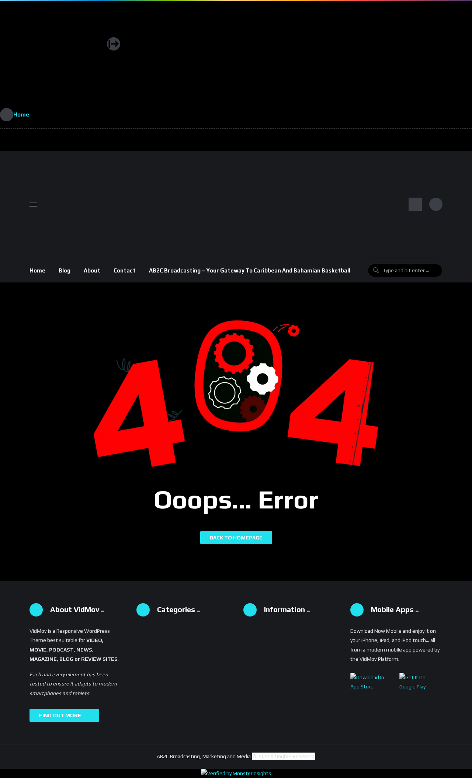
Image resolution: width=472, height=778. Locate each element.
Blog (64, 270)
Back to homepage (236, 538)
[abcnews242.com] (53, 54)
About (92, 270)
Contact (125, 270)
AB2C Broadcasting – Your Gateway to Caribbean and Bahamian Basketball (249, 270)
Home (37, 270)
